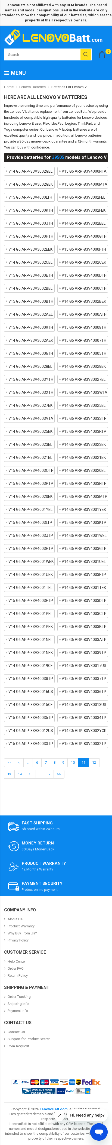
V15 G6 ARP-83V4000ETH (30, 275)
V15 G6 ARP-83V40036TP (84, 691)
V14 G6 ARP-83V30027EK (30, 405)
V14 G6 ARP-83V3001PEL (30, 613)
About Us (15, 919)
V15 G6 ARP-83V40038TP (30, 678)
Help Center (17, 961)
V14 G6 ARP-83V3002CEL (30, 262)
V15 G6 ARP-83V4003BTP (84, 626)
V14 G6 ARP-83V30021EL (30, 457)
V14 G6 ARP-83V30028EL (30, 366)
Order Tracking (19, 997)
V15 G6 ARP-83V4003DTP (84, 600)
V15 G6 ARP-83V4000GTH (84, 236)
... (28, 762)
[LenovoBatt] (55, 37)
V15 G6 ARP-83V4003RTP (84, 431)
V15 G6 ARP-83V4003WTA (84, 392)
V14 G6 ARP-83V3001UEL (84, 561)
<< (9, 762)
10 (73, 762)
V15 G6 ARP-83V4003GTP (84, 548)
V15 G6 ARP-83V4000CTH (84, 288)
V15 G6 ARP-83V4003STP (84, 418)
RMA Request (18, 1046)
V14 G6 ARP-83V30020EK (30, 496)
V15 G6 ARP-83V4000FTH (84, 249)
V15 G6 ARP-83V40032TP (84, 743)
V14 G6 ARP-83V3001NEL (30, 639)
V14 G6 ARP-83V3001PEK (30, 626)
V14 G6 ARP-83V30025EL (83, 405)
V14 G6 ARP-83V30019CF (30, 665)
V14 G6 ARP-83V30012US (30, 730)
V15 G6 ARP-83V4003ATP (84, 639)
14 (20, 774)
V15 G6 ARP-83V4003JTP (30, 535)
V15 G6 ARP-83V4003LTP (30, 522)
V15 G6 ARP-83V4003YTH (30, 379)
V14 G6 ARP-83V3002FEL (83, 197)
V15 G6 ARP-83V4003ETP (30, 600)
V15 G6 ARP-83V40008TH (84, 327)
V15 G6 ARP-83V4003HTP (30, 548)
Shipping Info (18, 1004)
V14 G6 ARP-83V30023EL (30, 444)
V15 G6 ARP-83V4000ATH (84, 314)
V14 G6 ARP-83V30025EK (30, 431)
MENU (18, 73)
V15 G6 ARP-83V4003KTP (84, 522)
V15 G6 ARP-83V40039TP (84, 652)
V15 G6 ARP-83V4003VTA (30, 418)
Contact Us (16, 1032)
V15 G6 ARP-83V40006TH (30, 353)
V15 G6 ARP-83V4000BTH (30, 301)
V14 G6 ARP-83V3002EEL (83, 223)
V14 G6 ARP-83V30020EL (83, 470)
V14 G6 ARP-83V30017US (84, 665)
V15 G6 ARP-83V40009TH (30, 327)
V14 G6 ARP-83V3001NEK (30, 652)
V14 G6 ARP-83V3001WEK (31, 561)
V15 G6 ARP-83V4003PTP (30, 483)
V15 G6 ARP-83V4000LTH (30, 197)
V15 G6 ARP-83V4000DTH (84, 275)
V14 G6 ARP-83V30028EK (84, 366)
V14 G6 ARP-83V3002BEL (30, 288)
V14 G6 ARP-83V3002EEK (30, 249)
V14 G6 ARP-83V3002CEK (84, 262)
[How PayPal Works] (65, 1091)
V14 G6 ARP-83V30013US (84, 704)
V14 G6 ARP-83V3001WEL (84, 535)
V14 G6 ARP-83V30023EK (84, 444)
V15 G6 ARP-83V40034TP (84, 717)
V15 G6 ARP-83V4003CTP (84, 613)
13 (9, 774)
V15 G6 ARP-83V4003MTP (84, 496)
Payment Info (18, 1011)
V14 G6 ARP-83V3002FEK (83, 210)
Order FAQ (16, 968)
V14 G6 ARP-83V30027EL (83, 379)
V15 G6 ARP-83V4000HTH (30, 236)
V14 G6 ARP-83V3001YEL (30, 509)
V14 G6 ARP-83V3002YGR (84, 730)
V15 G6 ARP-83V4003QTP (31, 470)
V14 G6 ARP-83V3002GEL (30, 171)
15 (30, 774)
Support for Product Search (29, 1039)
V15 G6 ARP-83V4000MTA (84, 184)
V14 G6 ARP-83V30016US (30, 691)
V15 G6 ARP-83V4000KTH (30, 210)
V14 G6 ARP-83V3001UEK (30, 574)
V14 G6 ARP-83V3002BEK (84, 301)
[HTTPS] (83, 1091)
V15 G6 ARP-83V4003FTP (84, 574)
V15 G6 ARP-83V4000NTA (84, 171)
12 (94, 762)
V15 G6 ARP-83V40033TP (30, 743)
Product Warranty (21, 926)
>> (59, 774)
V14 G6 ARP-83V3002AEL (30, 314)
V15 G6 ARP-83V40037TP (84, 678)
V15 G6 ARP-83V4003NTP (84, 483)
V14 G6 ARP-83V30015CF (30, 704)
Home (9, 87)
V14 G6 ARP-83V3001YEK (84, 509)
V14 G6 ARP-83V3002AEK (30, 340)
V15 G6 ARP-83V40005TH (84, 353)
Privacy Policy (18, 940)
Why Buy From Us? (22, 933)
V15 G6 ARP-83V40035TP (30, 717)
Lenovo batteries (32, 87)
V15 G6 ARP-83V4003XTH (30, 392)
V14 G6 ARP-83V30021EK (84, 457)
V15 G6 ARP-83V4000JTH (30, 223)
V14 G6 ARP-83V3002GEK (30, 184)
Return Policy (18, 975)
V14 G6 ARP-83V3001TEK (84, 587)
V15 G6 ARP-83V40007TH (84, 340)
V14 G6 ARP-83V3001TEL (30, 587)
